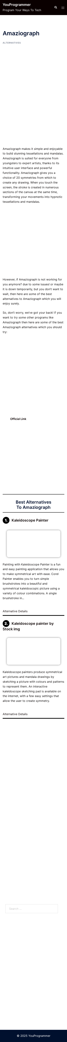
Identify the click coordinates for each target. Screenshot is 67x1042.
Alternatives (12, 42)
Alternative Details (15, 611)
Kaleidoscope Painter (30, 520)
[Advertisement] (33, 111)
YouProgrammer (17, 5)
